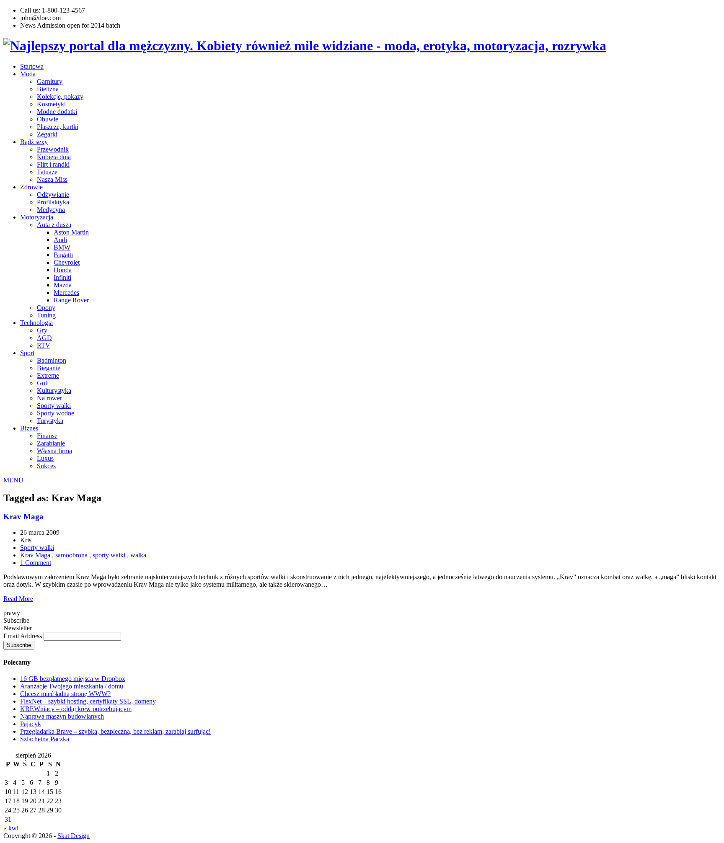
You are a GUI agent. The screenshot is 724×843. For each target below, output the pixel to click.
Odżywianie (53, 194)
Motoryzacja (36, 217)
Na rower (49, 398)
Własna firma (54, 450)
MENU (13, 480)
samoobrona (71, 555)
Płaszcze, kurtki (57, 126)
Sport (27, 352)
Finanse (47, 435)
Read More (18, 598)
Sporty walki (54, 405)
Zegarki (47, 134)
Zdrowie (31, 187)
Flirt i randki (53, 164)
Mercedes (66, 292)
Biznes (29, 428)
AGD (44, 337)
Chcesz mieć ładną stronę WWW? (65, 693)
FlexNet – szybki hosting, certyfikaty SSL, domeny (88, 701)
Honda (63, 269)
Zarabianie (51, 443)
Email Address (23, 635)
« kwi (10, 828)
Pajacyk (30, 723)
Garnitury (49, 81)
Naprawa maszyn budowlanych (62, 716)
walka (138, 555)
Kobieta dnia (54, 156)
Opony (46, 307)
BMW (62, 247)
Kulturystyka (54, 390)
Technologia (36, 322)
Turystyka (50, 420)
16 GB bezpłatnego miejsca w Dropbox (72, 678)
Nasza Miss (52, 179)
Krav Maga (23, 516)
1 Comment (35, 562)
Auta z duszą (54, 224)
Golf (43, 383)
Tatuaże (47, 171)
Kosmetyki (51, 104)
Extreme (48, 375)
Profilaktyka (53, 202)
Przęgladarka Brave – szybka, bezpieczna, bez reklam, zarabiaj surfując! (115, 731)
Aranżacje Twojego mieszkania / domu (71, 686)
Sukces (46, 465)
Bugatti (63, 254)
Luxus (45, 458)
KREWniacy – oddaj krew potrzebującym (76, 708)
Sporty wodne (55, 413)
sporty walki (109, 555)
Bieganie (48, 367)
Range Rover (71, 300)
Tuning (46, 315)
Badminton (51, 360)
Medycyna (51, 209)
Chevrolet (67, 262)
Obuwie (47, 119)
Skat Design (73, 835)
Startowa (32, 66)
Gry (42, 330)
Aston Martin (71, 232)
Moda (28, 73)
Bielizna (48, 89)
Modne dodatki (57, 111)
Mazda (63, 285)
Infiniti (62, 277)
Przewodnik (53, 149)
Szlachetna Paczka (44, 738)
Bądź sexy (34, 141)
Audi (60, 239)
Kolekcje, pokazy (60, 96)
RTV (43, 345)
